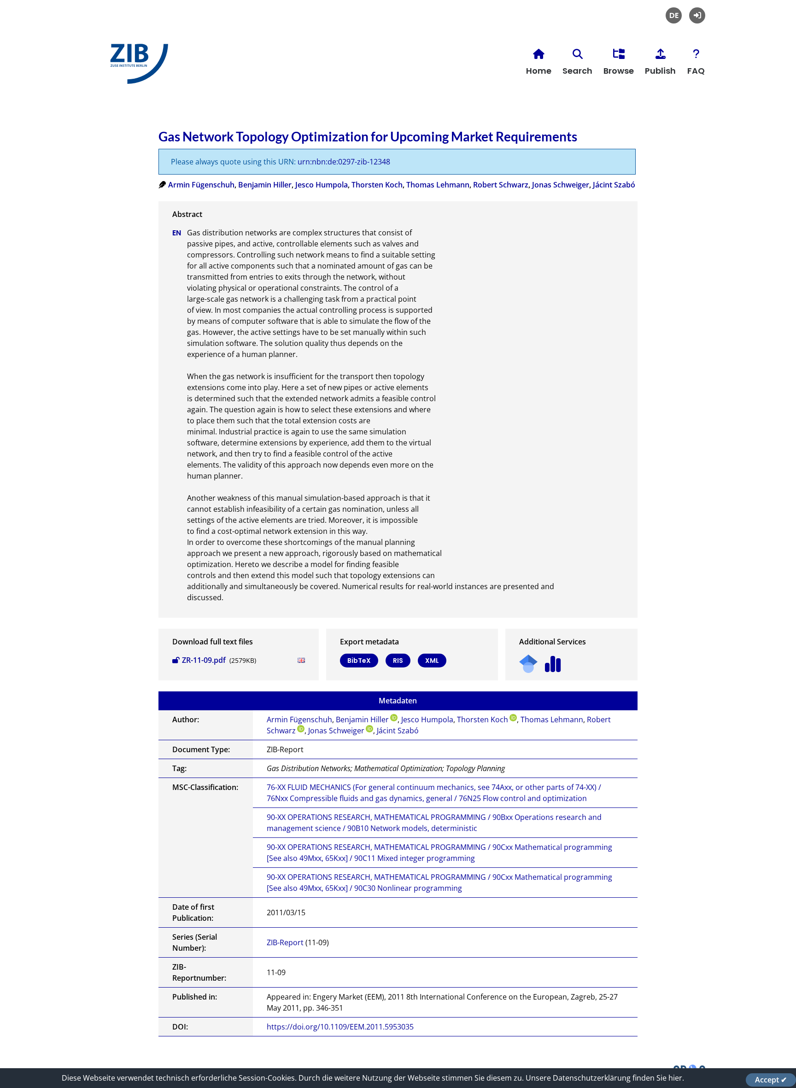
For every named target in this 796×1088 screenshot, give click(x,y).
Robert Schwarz (500, 185)
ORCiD (394, 717)
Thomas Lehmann (437, 185)
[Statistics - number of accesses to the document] (553, 661)
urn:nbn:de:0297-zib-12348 (344, 162)
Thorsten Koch (377, 185)
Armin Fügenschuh (201, 185)
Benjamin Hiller (265, 185)
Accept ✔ (771, 1080)
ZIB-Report (285, 942)
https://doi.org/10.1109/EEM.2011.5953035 (340, 1027)
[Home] (137, 67)
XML (432, 660)
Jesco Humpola (321, 185)
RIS (398, 660)
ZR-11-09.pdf (204, 660)
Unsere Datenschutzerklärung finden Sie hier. (605, 1078)
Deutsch (674, 15)
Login (697, 15)
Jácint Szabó (614, 185)
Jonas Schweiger (560, 185)
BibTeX (359, 660)
